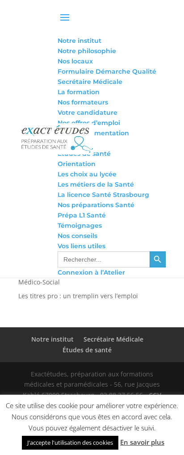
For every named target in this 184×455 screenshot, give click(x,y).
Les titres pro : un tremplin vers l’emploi (78, 296)
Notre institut (52, 339)
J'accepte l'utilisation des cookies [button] (70, 442)
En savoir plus (142, 442)
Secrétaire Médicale (113, 339)
